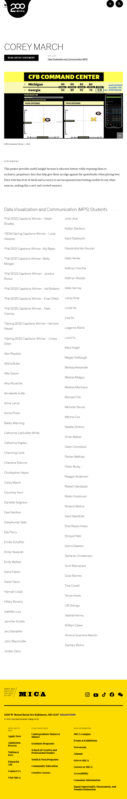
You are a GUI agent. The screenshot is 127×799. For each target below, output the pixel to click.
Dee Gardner (12, 512)
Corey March (12, 483)
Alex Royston (12, 354)
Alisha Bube (12, 363)
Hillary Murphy (13, 602)
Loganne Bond (74, 328)
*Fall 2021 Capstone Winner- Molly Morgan (27, 261)
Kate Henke (72, 258)
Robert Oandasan (76, 486)
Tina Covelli (72, 586)
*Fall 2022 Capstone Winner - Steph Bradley (28, 221)
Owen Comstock (75, 447)
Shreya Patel (73, 536)
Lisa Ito (69, 318)
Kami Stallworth (75, 238)
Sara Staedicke (75, 516)
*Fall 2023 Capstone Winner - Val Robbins (31, 289)
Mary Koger (72, 348)
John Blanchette (15, 641)
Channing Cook (14, 453)
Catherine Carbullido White (22, 433)
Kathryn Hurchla (75, 268)
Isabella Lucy (12, 611)
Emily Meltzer (13, 562)
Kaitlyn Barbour (75, 228)
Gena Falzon (12, 572)
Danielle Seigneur (16, 502)
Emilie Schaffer (14, 542)
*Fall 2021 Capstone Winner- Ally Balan (29, 249)
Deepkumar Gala (15, 522)
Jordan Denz (12, 651)
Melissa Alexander (76, 367)
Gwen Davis (12, 582)
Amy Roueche (13, 383)
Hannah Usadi (13, 592)
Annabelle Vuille (14, 393)
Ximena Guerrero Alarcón (81, 635)
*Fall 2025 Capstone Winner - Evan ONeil (31, 299)
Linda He (71, 308)
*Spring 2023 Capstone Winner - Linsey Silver (30, 341)
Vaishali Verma (74, 615)
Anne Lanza (12, 403)
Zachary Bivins (74, 645)
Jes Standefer (13, 631)
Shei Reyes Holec (76, 526)
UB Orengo (72, 605)
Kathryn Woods (75, 278)
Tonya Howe (73, 596)
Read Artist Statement (21, 58)
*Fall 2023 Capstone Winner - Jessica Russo (29, 276)
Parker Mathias (75, 457)
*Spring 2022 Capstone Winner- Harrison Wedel (31, 326)
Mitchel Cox (72, 417)
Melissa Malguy (75, 377)
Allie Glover (11, 373)
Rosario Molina (74, 506)
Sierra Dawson (74, 546)
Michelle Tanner (75, 407)
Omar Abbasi (73, 437)
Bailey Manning (14, 423)
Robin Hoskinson (76, 496)
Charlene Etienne (15, 463)
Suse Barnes (73, 576)
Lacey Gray (72, 298)
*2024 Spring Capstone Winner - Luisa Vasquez (29, 236)
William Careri (74, 625)
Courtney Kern (14, 492)
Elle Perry (10, 532)
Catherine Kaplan (15, 443)
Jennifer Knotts (14, 621)
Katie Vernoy (73, 288)
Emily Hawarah (14, 552)
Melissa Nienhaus (76, 387)
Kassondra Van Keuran (80, 248)
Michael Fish (73, 397)
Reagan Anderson (76, 476)
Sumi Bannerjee (75, 566)
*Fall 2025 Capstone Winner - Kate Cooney (27, 311)
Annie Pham (12, 413)
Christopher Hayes (16, 473)
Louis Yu (70, 338)
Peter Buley (72, 467)
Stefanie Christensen (78, 556)
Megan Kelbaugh (76, 357)
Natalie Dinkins (74, 427)
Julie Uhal (71, 219)
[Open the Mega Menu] (110, 3)
